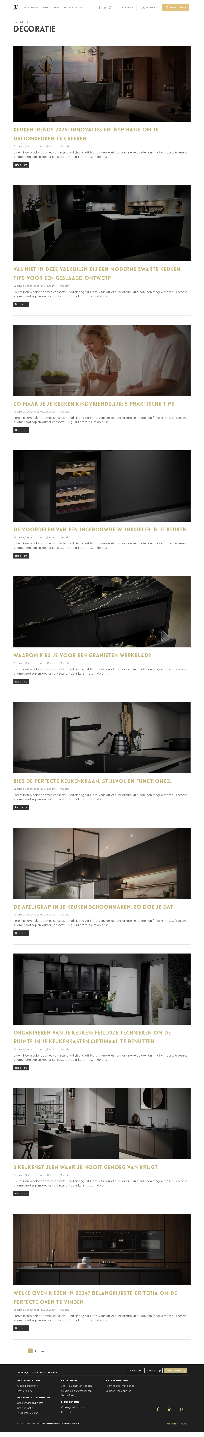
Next (43, 1351)
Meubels (64, 146)
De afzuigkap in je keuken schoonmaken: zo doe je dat (93, 907)
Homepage (23, 1372)
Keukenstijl (53, 146)
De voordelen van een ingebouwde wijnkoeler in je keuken (100, 529)
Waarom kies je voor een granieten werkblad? (82, 655)
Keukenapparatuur (35, 146)
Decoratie (18, 146)
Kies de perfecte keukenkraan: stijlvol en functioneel (92, 781)
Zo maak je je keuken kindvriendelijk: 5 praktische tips (93, 403)
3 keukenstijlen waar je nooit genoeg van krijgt (85, 1167)
